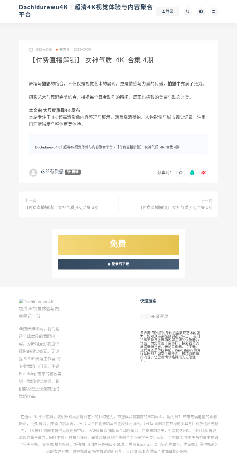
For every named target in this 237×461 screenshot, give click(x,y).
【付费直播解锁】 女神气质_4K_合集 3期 (61, 208)
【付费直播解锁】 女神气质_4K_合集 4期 (147, 147)
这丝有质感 (52, 171)
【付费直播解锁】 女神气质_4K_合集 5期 (175, 208)
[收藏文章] (180, 172)
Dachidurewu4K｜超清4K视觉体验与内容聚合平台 (74, 147)
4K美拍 (64, 49)
